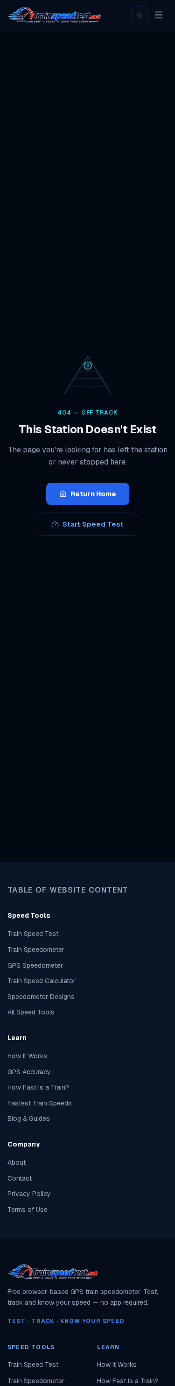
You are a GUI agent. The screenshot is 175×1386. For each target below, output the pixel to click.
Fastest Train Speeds (39, 1103)
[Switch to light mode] (139, 15)
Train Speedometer (35, 949)
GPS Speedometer (35, 965)
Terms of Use (27, 1209)
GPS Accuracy (29, 1072)
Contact (19, 1178)
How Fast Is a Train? (38, 1087)
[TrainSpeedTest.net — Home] (54, 15)
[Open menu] (159, 15)
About (16, 1162)
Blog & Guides (28, 1118)
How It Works (27, 1056)
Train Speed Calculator (41, 981)
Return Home (93, 493)
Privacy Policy (29, 1193)
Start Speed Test (93, 524)
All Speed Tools (31, 1012)
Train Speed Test (32, 933)
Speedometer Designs (41, 996)
